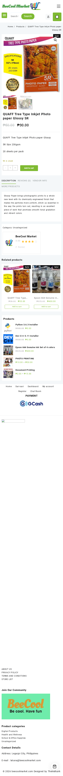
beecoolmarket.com (22, 771)
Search (28, 16)
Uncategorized (20, 228)
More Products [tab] (11, 186)
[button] (55, 40)
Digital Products (10, 731)
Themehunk (54, 771)
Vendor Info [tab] (40, 180)
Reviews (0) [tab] (24, 180)
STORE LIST (7, 679)
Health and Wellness (12, 735)
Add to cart (29, 168)
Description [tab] (9, 180)
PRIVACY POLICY (10, 672)
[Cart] (57, 17)
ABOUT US (7, 669)
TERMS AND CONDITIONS (14, 676)
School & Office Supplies (14, 738)
